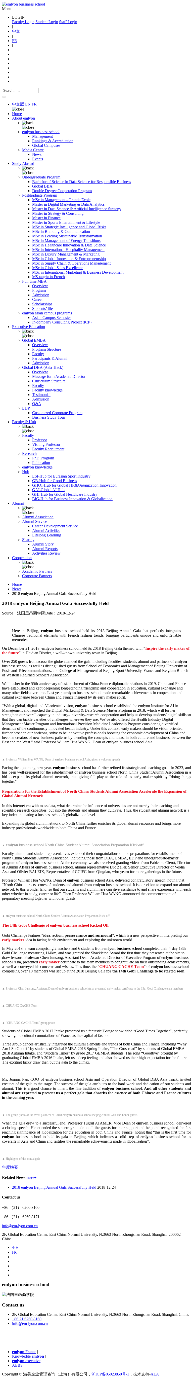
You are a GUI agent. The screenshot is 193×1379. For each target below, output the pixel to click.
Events (37, 159)
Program (39, 290)
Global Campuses (46, 145)
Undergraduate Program (41, 177)
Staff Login (68, 22)
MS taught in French (48, 277)
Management (42, 136)
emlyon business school (41, 132)
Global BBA (42, 186)
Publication (41, 462)
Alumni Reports (45, 549)
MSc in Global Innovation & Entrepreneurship (69, 259)
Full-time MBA (34, 281)
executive (26, 1361)
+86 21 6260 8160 (26, 1319)
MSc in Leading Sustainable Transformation (67, 236)
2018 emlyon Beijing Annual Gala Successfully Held (54, 1187)
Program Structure (46, 349)
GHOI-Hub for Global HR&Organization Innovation (74, 485)
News (36, 154)
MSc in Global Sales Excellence (57, 268)
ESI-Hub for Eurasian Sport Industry (61, 476)
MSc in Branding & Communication (61, 231)
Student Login (46, 22)
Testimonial (41, 394)
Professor (39, 440)
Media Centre (33, 150)
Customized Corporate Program (57, 413)
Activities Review (46, 553)
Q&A (36, 404)
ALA (155, 1374)
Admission (40, 295)
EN (28, 104)
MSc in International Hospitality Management (68, 249)
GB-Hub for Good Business (54, 481)
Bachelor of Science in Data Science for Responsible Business (81, 181)
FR (14, 41)
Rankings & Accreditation (52, 141)
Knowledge (28, 1356)
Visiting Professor (46, 444)
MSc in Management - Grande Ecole (61, 200)
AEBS (17, 1365)
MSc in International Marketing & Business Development (77, 272)
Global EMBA (34, 340)
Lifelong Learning (46, 535)
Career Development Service (55, 526)
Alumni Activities (46, 530)
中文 (16, 31)
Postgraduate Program (39, 195)
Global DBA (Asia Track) (42, 367)
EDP (26, 408)
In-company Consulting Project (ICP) (61, 322)
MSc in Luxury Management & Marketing (66, 254)
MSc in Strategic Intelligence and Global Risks (69, 227)
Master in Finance (46, 218)
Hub (25, 471)
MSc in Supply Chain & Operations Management (71, 263)
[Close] (4, 96)
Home (17, 114)
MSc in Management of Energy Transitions (66, 240)
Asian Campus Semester (51, 317)
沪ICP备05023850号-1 (110, 1374)
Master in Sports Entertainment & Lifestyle (66, 222)
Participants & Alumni (49, 358)
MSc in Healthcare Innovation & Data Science (69, 245)
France (24, 1352)
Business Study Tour (48, 417)
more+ (30, 1177)
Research (29, 453)
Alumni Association (38, 517)
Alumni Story (43, 544)
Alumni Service (34, 521)
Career (37, 299)
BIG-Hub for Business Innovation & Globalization (72, 499)
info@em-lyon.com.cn (20, 1226)
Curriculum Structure (49, 381)
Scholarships (42, 304)
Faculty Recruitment (48, 449)
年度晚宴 (10, 1167)
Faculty (38, 354)
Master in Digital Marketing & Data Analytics (68, 204)
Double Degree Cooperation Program (62, 191)
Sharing (28, 539)
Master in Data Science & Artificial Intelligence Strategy (76, 209)
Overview (40, 286)
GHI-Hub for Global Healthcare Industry (64, 494)
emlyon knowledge (37, 467)
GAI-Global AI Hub (48, 490)
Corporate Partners (37, 576)
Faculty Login (23, 22)
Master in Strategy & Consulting (57, 213)
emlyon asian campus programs (47, 313)
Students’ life (42, 308)
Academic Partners (37, 571)
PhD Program (43, 458)
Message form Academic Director (58, 376)
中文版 (18, 104)
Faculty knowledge (47, 390)
